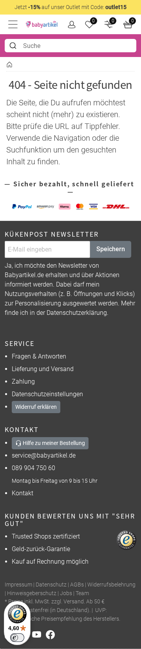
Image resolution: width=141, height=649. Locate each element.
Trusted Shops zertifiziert (46, 536)
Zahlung (23, 381)
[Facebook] (52, 634)
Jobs (66, 593)
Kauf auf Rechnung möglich (50, 561)
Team (82, 593)
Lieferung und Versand (43, 369)
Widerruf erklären (36, 407)
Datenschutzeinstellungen (47, 394)
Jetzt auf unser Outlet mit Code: (70, 7)
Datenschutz (51, 584)
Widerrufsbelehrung (111, 584)
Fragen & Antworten (39, 356)
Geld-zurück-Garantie (41, 549)
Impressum (18, 584)
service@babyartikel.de (44, 455)
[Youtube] (39, 634)
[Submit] (14, 45)
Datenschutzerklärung (77, 312)
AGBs (77, 584)
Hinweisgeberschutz (31, 593)
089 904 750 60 (33, 468)
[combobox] (70, 45)
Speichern (110, 249)
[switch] (17, 637)
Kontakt (22, 493)
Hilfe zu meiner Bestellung (53, 443)
